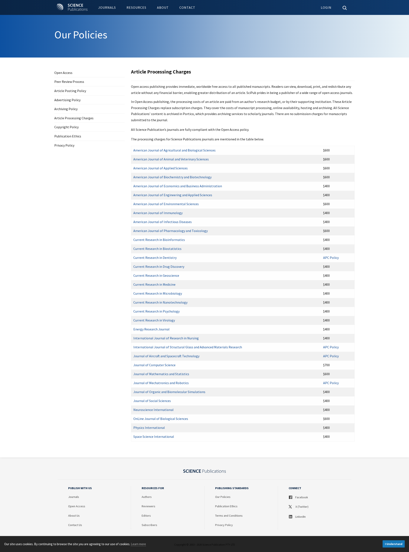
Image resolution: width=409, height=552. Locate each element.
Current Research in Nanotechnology (160, 302)
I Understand (393, 544)
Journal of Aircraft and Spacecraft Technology (166, 356)
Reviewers (148, 506)
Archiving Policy (66, 109)
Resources (136, 7)
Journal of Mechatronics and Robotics (161, 383)
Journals (107, 7)
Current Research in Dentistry (155, 257)
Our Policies (222, 497)
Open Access (63, 73)
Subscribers (149, 525)
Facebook (301, 497)
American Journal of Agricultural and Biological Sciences (174, 150)
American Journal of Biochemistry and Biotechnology (172, 177)
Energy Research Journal (151, 329)
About (163, 7)
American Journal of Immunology (158, 213)
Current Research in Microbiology (157, 293)
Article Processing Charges (74, 118)
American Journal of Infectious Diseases (162, 222)
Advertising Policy (67, 100)
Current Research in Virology (154, 320)
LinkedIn (300, 517)
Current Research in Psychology (156, 311)
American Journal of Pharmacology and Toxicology (170, 231)
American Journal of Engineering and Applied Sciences (172, 195)
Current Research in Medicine (154, 284)
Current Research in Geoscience (156, 275)
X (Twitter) (301, 507)
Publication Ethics (67, 136)
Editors (146, 515)
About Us (74, 515)
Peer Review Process (69, 81)
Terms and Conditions (229, 515)
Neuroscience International (153, 410)
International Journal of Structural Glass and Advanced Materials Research (187, 347)
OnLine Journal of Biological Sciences (160, 419)
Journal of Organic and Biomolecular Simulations (169, 392)
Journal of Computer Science (154, 365)
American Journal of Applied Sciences (160, 168)
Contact (187, 7)
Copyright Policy (66, 127)
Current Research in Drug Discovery (158, 266)
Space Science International (153, 436)
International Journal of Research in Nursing (166, 338)
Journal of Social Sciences (152, 401)
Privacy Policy (64, 145)
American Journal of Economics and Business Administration (177, 186)
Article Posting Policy (70, 91)
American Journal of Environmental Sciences (166, 204)
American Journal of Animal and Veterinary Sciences (171, 159)
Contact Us (75, 525)
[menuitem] (107, 7)
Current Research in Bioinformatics (159, 240)
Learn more (138, 544)
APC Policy (331, 257)
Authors (147, 497)
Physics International (149, 427)
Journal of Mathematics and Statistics (161, 374)
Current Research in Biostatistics (157, 248)
